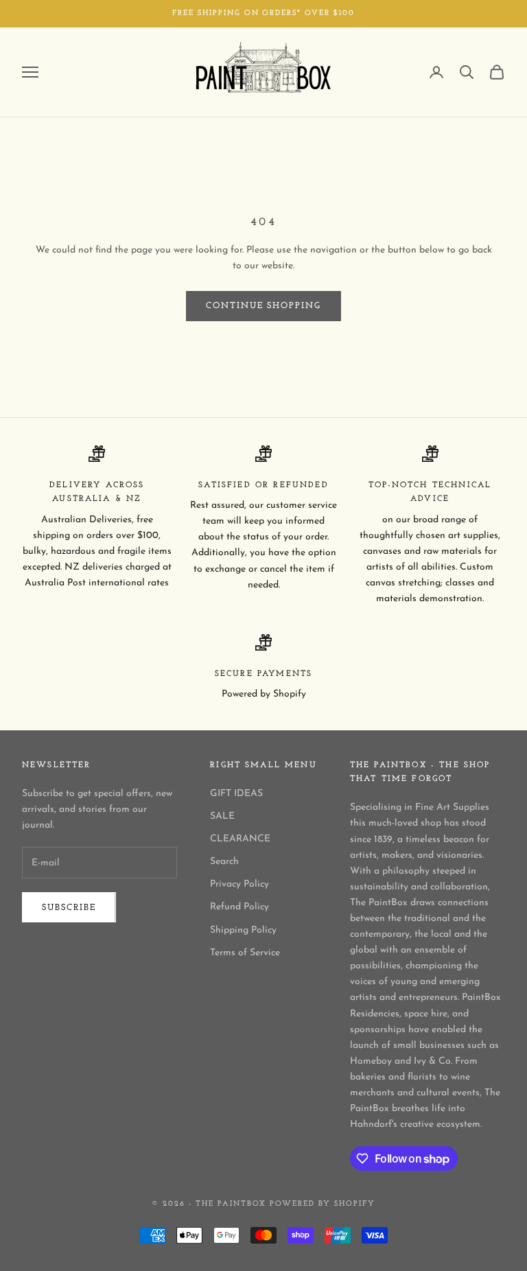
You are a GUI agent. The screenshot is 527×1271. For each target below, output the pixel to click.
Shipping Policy (243, 930)
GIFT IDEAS (236, 794)
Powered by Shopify (322, 1204)
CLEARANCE (240, 839)
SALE (222, 816)
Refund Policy (239, 907)
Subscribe (69, 907)
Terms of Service (245, 953)
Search (224, 861)
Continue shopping (263, 305)
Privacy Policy (239, 884)
